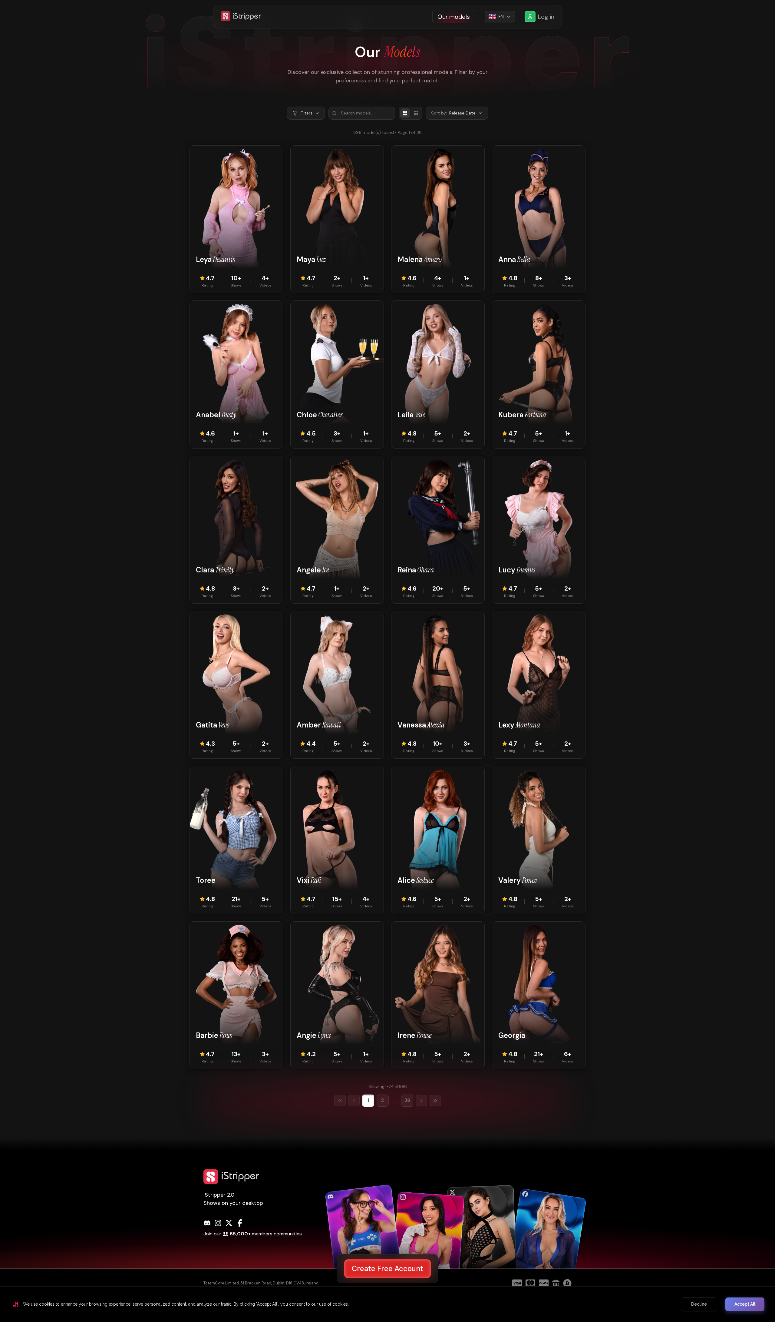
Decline (699, 1304)
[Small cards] (416, 113)
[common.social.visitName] (364, 1237)
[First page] (340, 1100)
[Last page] (435, 1100)
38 (407, 1100)
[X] (228, 1223)
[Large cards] (405, 113)
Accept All (744, 1304)
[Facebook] (239, 1223)
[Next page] (421, 1100)
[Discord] (207, 1223)
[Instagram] (218, 1223)
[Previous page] (354, 1100)
